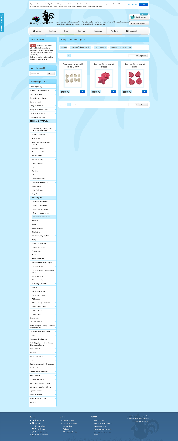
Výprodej (33, 402)
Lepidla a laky (36, 186)
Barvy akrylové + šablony (38, 98)
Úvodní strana (39, 420)
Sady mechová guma (40, 209)
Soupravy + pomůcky (37, 379)
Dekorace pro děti (38, 152)
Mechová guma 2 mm (40, 205)
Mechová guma (37, 198)
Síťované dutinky (37, 280)
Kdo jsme (37, 423)
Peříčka (34, 255)
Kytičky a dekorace (38, 178)
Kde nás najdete (39, 426)
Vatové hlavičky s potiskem (41, 303)
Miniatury (35, 220)
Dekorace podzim (38, 148)
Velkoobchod (67, 426)
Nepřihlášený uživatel (139, 23)
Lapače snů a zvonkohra (40, 182)
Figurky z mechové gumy (41, 213)
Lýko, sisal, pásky (38, 190)
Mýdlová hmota (35, 349)
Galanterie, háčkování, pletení (40, 331)
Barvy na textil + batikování (39, 109)
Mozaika (33, 352)
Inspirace (98, 30)
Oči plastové (36, 232)
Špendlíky (35, 287)
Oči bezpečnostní (37, 228)
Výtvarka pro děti (36, 391)
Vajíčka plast (36, 299)
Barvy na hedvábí (36, 102)
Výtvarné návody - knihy (38, 398)
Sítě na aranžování (38, 276)
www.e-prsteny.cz (100, 426)
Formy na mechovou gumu (42, 217)
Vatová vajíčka (37, 310)
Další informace (132, 4)
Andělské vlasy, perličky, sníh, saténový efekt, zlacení (42, 129)
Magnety (34, 194)
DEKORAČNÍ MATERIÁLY (39, 121)
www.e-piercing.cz (100, 420)
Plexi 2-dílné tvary (38, 258)
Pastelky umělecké (38, 247)
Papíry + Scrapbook (37, 356)
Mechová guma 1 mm (40, 201)
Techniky (82, 30)
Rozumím (143, 4)
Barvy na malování (36, 106)
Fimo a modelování (36, 322)
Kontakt (114, 30)
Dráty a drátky (35, 318)
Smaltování (34, 368)
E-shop (52, 30)
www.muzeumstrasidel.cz (102, 429)
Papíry (34, 239)
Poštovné (40, 46)
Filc (33, 167)
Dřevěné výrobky (37, 159)
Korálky (32, 335)
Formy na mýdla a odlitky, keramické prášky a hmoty (42, 326)
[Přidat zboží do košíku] (82, 91)
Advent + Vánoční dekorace (39, 90)
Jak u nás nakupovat (70, 423)
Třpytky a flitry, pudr (38, 295)
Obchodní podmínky (70, 432)
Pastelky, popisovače (39, 243)
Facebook (132, 30)
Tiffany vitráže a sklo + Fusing (40, 383)
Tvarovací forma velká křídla (135, 65)
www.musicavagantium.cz (103, 423)
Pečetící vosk (36, 251)
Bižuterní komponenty (37, 117)
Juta (33, 175)
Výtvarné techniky (40, 432)
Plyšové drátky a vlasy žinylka (42, 262)
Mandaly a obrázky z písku (39, 339)
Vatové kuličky (36, 314)
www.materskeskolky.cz (102, 432)
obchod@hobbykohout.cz (140, 418)
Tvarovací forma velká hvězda (104, 65)
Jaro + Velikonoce (36, 94)
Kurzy (66, 30)
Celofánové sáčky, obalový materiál (41, 143)
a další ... (97, 435)
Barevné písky (36, 138)
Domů (38, 30)
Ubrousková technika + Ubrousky (41, 387)
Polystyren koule (37, 266)
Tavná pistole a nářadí (39, 291)
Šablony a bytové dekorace (39, 372)
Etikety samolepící (38, 163)
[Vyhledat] (49, 73)
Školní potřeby (35, 375)
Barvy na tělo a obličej (37, 113)
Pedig (32, 360)
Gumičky (35, 171)
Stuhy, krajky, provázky (39, 283)
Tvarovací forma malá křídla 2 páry (73, 65)
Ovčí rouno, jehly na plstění (41, 236)
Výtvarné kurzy (39, 429)
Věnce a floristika (36, 394)
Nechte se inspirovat (41, 435)
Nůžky (34, 224)
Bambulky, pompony (38, 134)
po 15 (143, 56)
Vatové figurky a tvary (39, 306)
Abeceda (35, 125)
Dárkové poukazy (36, 86)
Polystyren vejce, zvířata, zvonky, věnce (43, 271)
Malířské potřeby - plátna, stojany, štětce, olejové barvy (41, 344)
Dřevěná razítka (37, 155)
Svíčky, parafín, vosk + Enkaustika (42, 364)
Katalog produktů (68, 420)
